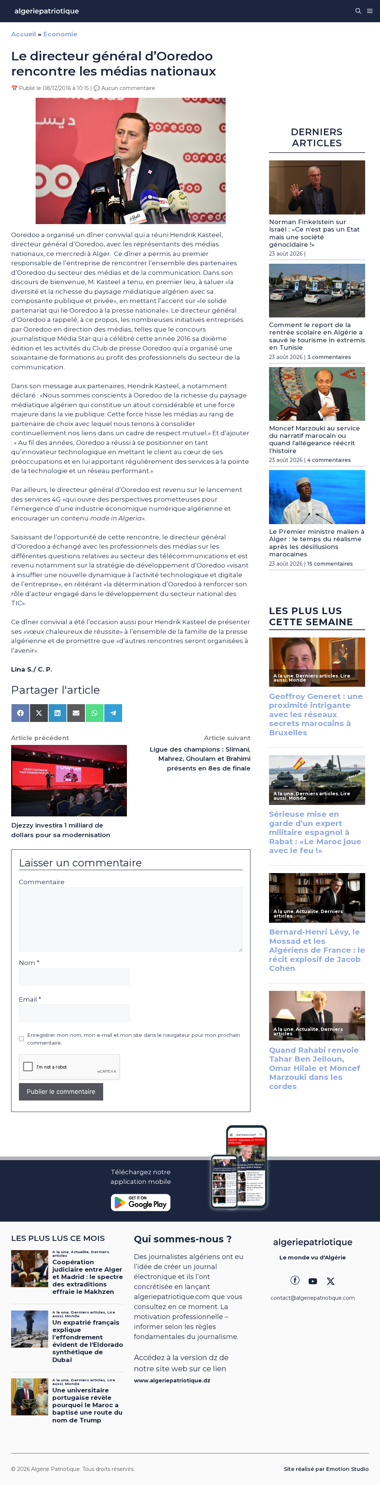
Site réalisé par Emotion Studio (326, 1469)
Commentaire (42, 882)
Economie (60, 34)
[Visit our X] (331, 1281)
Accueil (23, 34)
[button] (358, 11)
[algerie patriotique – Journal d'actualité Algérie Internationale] (47, 11)
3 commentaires (329, 357)
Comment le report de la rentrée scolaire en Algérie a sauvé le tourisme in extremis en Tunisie (317, 336)
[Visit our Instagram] (313, 1281)
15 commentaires (330, 563)
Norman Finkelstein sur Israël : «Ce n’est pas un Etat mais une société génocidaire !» (314, 233)
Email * (30, 999)
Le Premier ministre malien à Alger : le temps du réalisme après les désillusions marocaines (316, 543)
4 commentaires (329, 460)
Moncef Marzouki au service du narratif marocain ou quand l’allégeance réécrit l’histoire (314, 439)
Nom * (29, 962)
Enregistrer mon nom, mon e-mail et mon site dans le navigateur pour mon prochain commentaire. (133, 1038)
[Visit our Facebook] (295, 1281)
